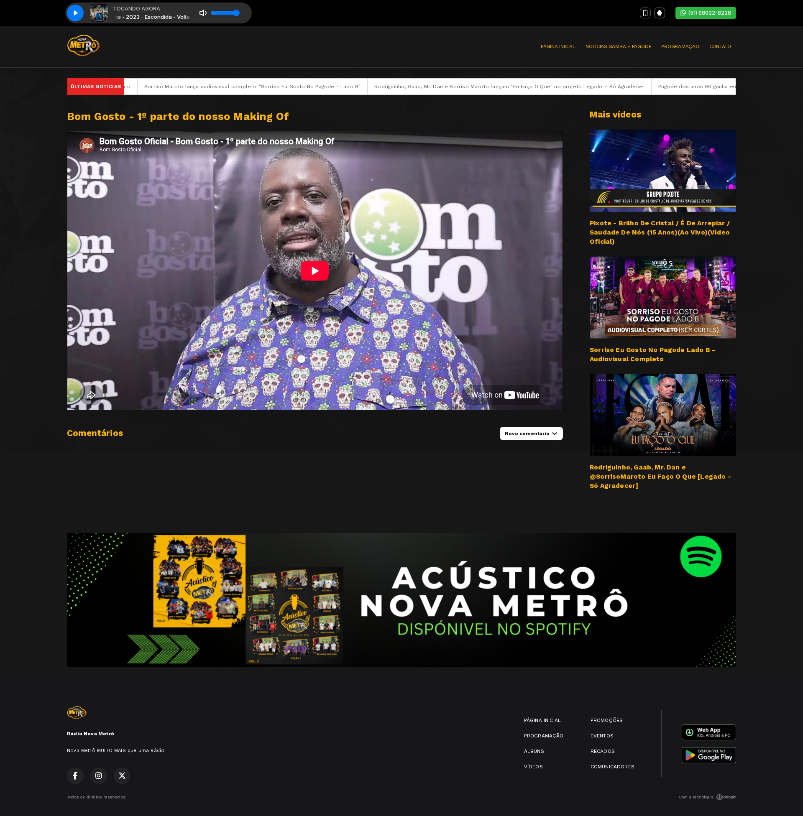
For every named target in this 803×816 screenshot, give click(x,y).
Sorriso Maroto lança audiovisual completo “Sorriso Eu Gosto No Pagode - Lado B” (162, 86)
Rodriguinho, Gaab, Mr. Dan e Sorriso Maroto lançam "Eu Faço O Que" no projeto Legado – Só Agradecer (419, 86)
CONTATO (720, 46)
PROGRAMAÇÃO (680, 46)
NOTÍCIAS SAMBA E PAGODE (618, 46)
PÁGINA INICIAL (558, 46)
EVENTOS (602, 736)
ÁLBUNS (534, 751)
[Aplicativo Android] (659, 13)
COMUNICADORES (612, 767)
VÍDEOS (533, 767)
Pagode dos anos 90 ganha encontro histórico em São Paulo (646, 86)
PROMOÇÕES (607, 720)
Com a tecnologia (696, 797)
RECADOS (603, 751)
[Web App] (645, 13)
